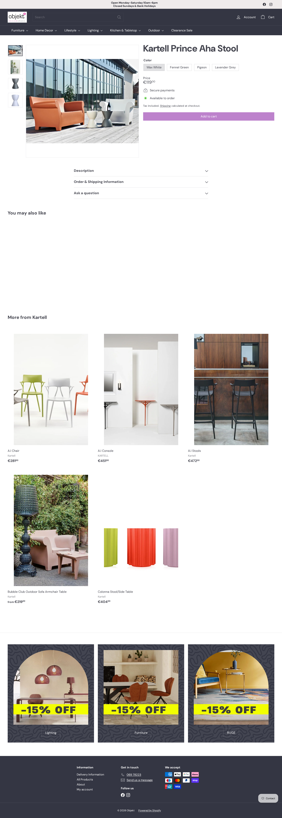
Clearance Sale (181, 30)
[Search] (119, 17)
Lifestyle (70, 30)
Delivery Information (90, 774)
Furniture (18, 30)
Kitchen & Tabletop (124, 30)
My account (85, 789)
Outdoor (154, 30)
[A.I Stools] (231, 397)
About (81, 784)
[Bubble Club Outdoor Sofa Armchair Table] (51, 538)
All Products (85, 779)
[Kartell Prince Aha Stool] (28, 262)
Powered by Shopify (149, 810)
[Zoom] (82, 101)
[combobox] (78, 17)
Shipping (165, 105)
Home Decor (45, 30)
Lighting (94, 30)
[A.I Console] (141, 397)
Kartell (39, 317)
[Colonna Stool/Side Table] (141, 538)
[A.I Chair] (51, 397)
